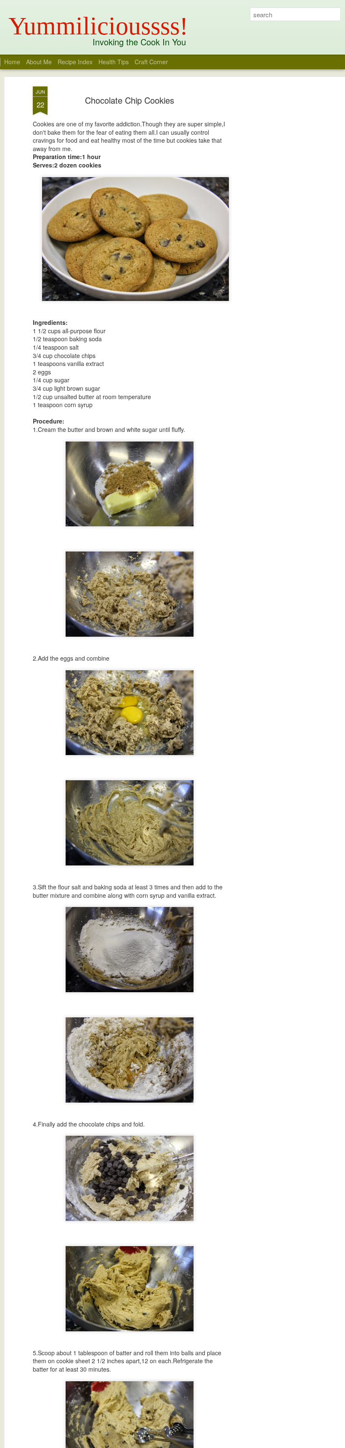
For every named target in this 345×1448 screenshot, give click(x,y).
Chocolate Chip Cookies (129, 100)
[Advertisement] (273, 219)
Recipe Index (75, 62)
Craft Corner (151, 62)
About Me (39, 62)
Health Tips (114, 62)
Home (12, 62)
